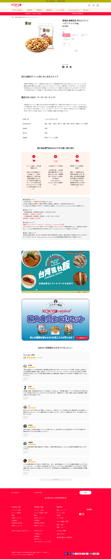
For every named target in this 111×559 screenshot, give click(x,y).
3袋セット (66, 35)
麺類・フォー (61, 527)
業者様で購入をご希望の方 (64, 537)
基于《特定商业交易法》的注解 (29, 552)
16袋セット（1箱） (69, 39)
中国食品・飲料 (38, 507)
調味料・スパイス (17, 526)
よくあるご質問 (61, 531)
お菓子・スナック (17, 518)
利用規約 (36, 536)
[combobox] (66, 45)
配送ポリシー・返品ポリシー (43, 552)
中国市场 (39, 10)
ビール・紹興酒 (16, 513)
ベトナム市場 (60, 10)
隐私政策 (19, 552)
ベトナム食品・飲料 (62, 521)
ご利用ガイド (38, 534)
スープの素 (60, 518)
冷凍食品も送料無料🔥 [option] (77, 13)
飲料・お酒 (60, 525)
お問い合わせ (61, 534)
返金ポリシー (38, 539)
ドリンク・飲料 (16, 510)
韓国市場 (49, 10)
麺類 (13, 515)
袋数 (63, 32)
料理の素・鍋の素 (17, 523)
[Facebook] (80, 514)
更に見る (86, 10)
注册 (85, 492)
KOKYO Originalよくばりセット (20, 531)
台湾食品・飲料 (16, 507)
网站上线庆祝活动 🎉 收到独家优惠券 (55, 1)
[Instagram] (83, 514)
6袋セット (75, 35)
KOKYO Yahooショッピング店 (42, 542)
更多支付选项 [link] (76, 59)
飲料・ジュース (61, 510)
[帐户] (93, 5)
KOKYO (21, 554)
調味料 (59, 515)
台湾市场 (29, 10)
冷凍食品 (14, 520)
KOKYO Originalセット (74, 10)
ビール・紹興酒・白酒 (40, 513)
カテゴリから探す (17, 10)
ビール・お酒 (61, 513)
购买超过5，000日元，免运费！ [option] (33, 13)
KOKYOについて (38, 531)
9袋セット (84, 35)
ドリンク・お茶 (38, 510)
